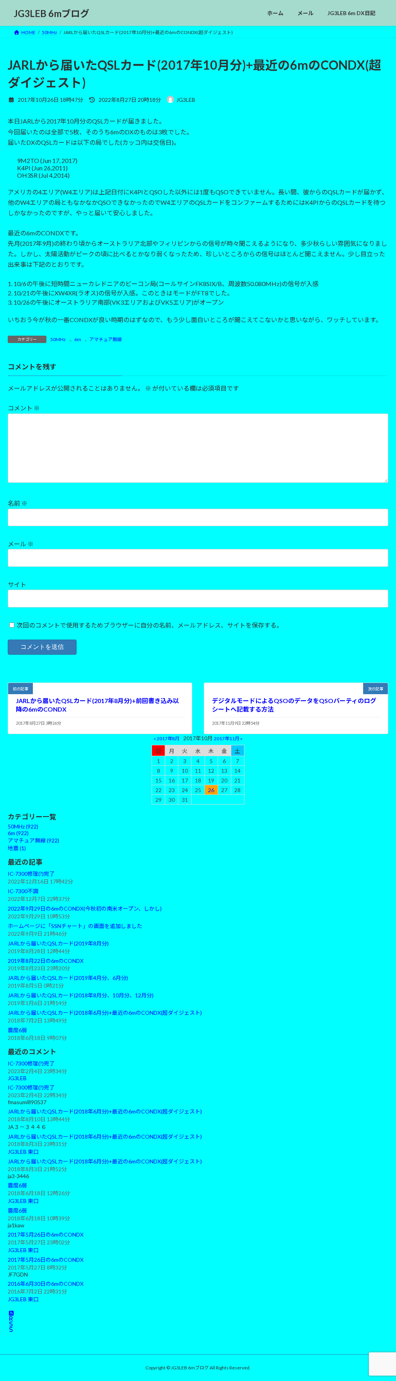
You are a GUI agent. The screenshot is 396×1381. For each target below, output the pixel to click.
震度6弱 (17, 1030)
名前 (17, 503)
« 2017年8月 (166, 738)
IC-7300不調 (23, 891)
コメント (24, 408)
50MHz (58, 339)
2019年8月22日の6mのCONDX (46, 960)
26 (211, 789)
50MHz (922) (23, 826)
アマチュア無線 (105, 339)
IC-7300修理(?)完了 (31, 873)
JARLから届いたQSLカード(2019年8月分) (58, 943)
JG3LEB (17, 1078)
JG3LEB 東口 (23, 1151)
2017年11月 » (228, 738)
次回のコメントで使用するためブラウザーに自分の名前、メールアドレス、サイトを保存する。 (150, 625)
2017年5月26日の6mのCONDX (46, 1234)
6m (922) (18, 833)
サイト (17, 584)
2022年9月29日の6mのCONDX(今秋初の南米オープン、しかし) (85, 908)
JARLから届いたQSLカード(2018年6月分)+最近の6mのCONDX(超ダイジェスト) (105, 1012)
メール (21, 543)
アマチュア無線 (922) (33, 840)
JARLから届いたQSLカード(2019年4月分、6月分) (68, 977)
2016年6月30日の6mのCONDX (46, 1283)
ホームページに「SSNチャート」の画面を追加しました (75, 926)
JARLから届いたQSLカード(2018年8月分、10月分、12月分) (81, 995)
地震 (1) (17, 848)
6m (77, 339)
